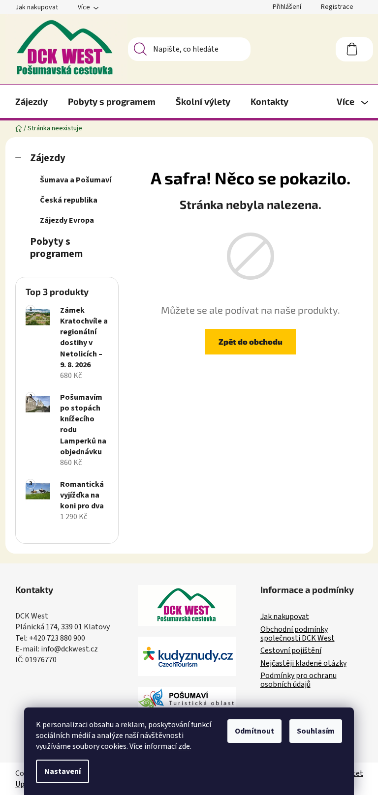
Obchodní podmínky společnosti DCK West (297, 634)
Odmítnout (254, 731)
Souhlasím (316, 731)
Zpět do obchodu (251, 341)
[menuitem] (31, 101)
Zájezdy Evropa (67, 220)
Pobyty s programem (56, 248)
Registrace (337, 7)
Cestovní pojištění (290, 651)
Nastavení (62, 771)
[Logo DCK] (187, 605)
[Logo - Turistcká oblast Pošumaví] (187, 701)
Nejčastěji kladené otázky (303, 663)
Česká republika (68, 200)
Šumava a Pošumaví (75, 180)
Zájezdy (47, 158)
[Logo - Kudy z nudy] (187, 656)
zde (184, 746)
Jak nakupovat (36, 7)
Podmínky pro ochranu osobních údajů (298, 680)
